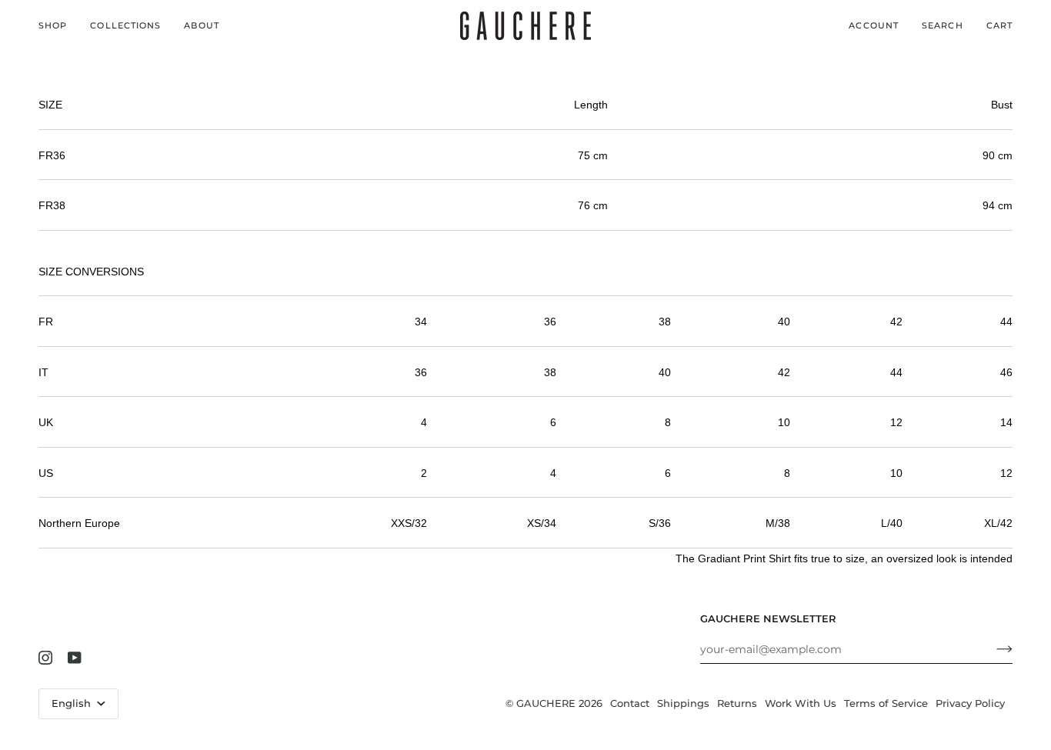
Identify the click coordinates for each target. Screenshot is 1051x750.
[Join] (992, 649)
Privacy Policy (970, 703)
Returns (737, 703)
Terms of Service (886, 703)
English (73, 703)
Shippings (683, 703)
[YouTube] (75, 658)
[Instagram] (45, 658)
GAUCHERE (546, 703)
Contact (629, 703)
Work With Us (800, 703)
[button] (58, 26)
